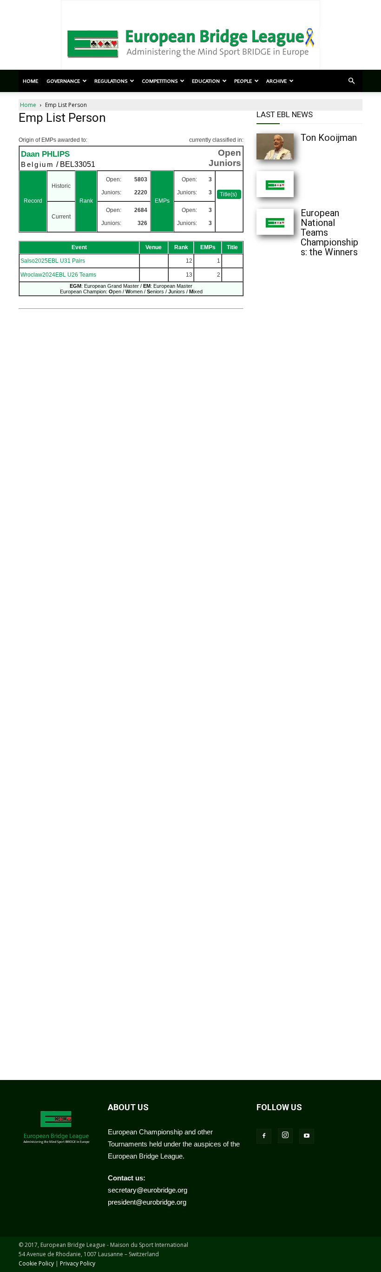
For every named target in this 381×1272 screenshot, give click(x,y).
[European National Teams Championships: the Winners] (275, 222)
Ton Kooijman (329, 137)
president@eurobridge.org (147, 1202)
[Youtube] (306, 1136)
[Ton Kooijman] (275, 146)
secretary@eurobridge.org (147, 1190)
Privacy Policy (77, 1263)
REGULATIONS (110, 81)
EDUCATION (206, 81)
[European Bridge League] (190, 42)
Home (30, 81)
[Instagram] (285, 1135)
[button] (351, 81)
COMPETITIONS (159, 81)
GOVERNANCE (63, 81)
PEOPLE (243, 81)
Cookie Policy (36, 1263)
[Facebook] (263, 1136)
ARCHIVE (276, 81)
